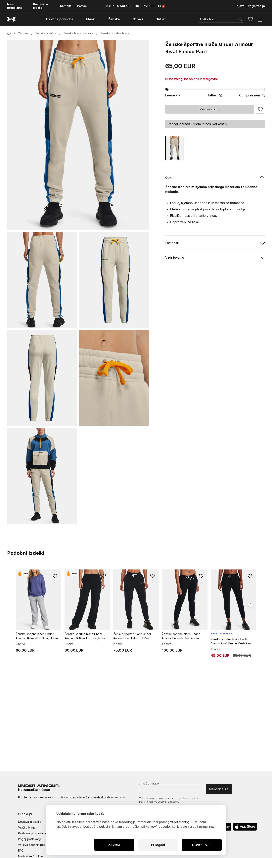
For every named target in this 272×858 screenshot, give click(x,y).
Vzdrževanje (174, 257)
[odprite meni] (77, 19)
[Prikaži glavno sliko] (78, 135)
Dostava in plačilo (40, 5)
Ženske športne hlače (115, 33)
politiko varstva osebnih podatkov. (159, 801)
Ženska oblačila (45, 33)
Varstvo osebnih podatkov (35, 844)
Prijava (240, 6)
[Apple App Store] (245, 827)
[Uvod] (9, 33)
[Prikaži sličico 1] (42, 280)
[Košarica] (260, 19)
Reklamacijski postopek (33, 833)
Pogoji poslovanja (30, 839)
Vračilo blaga (26, 827)
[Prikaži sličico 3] (42, 378)
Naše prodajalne (15, 5)
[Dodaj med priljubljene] (55, 576)
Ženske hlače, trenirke (78, 33)
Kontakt (65, 6)
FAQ (20, 850)
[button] (260, 109)
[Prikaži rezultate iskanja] (240, 19)
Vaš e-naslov (150, 783)
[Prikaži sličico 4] (114, 378)
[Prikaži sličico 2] (114, 280)
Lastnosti (172, 243)
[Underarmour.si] (11, 19)
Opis (168, 177)
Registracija (256, 6)
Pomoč (82, 6)
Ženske (23, 33)
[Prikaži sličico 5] (42, 476)
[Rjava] (174, 148)
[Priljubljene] (250, 19)
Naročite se (218, 789)
